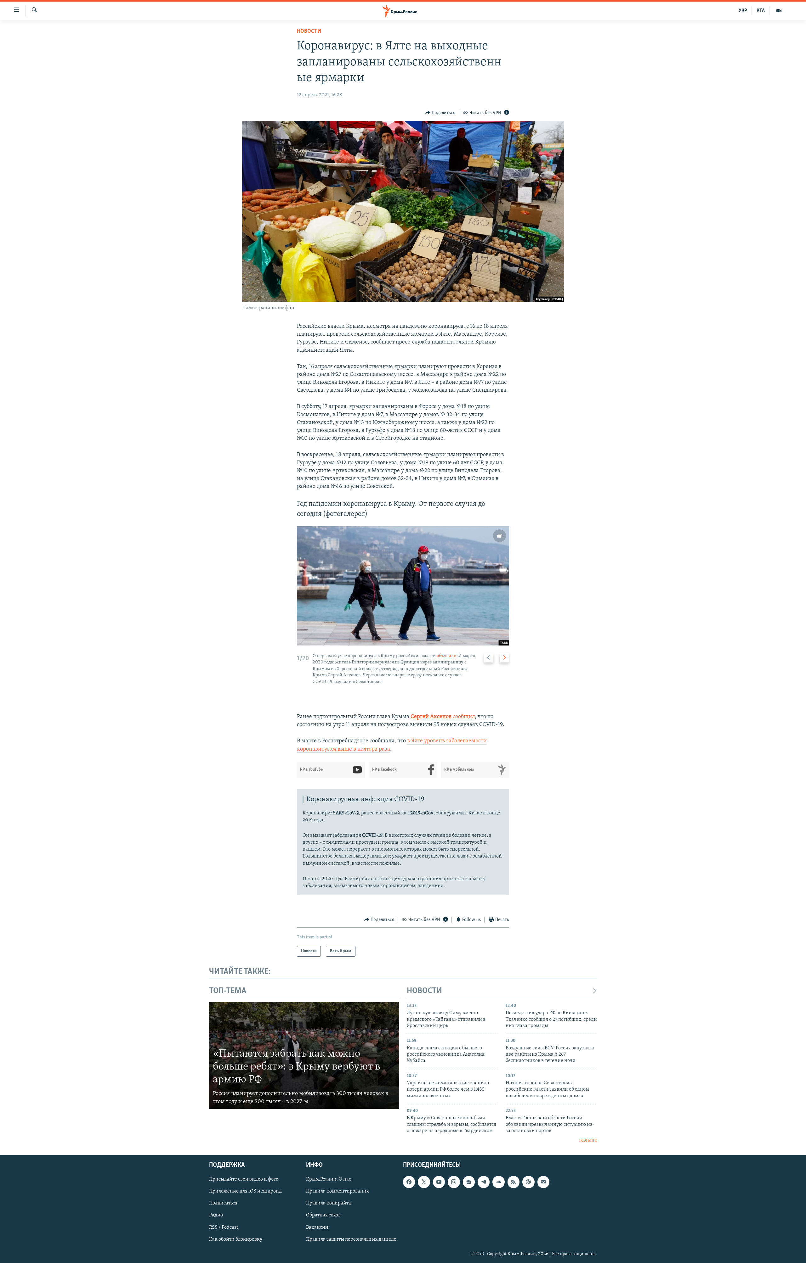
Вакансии (317, 1227)
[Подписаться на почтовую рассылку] (543, 1182)
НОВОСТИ (424, 991)
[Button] (440, 113)
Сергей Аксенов (432, 717)
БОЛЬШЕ (588, 1140)
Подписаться (223, 1203)
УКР (743, 10)
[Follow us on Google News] (469, 1182)
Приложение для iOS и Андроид (245, 1191)
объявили (447, 656)
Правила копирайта (328, 1203)
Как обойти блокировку (235, 1239)
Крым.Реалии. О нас (328, 1179)
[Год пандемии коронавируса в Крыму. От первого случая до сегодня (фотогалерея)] (403, 585)
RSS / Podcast (223, 1227)
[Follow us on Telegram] (484, 1182)
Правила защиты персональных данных (351, 1239)
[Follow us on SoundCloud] (498, 1182)
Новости (309, 31)
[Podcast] (528, 1182)
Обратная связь (323, 1215)
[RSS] (513, 1182)
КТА (761, 10)
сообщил (464, 717)
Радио (216, 1215)
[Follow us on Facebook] (409, 1182)
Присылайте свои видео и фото (243, 1179)
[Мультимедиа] (778, 10)
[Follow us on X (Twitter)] (424, 1182)
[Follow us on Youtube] (439, 1182)
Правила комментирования (337, 1191)
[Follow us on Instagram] (454, 1182)
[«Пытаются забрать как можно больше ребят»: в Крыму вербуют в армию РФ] (304, 1055)
